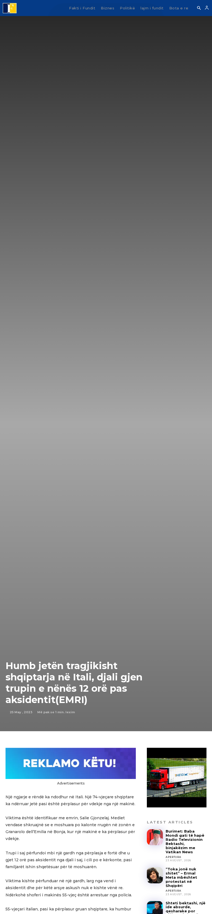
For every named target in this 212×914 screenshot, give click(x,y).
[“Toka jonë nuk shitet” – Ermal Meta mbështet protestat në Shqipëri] (155, 875)
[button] (199, 8)
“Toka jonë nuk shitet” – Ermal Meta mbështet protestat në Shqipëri (181, 877)
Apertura (173, 856)
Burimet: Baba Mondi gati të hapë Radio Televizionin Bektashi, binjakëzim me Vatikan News (185, 841)
